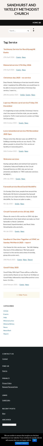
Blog (3, 414)
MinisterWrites (8, 324)
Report (30, 260)
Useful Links (6, 400)
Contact (5, 359)
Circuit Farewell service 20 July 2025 (18, 211)
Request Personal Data (10, 387)
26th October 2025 (10, 123)
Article (22, 95)
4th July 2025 (8, 204)
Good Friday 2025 (11, 267)
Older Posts (22, 295)
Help (5, 317)
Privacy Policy (7, 383)
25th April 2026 (8, 57)
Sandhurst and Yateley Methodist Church (21, 9)
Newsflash (7, 330)
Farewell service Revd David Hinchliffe (19, 186)
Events (18, 57)
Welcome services (11, 159)
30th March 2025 (9, 260)
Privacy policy (22, 443)
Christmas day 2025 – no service (17, 77)
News (24, 57)
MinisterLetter (8, 321)
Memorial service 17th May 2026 (17, 65)
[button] (37, 22)
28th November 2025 (10, 95)
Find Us (4, 371)
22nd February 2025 (10, 285)
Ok (35, 440)
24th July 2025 (8, 179)
